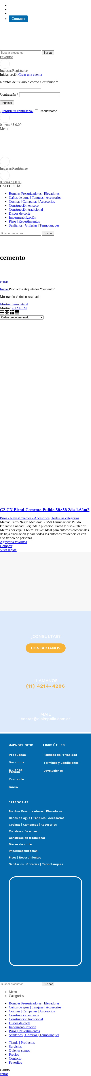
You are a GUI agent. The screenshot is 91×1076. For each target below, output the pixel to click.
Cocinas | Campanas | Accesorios (33, 824)
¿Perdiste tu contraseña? (16, 111)
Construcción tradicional (27, 838)
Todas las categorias (65, 518)
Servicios (17, 762)
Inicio (4, 289)
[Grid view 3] (12, 313)
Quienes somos (16, 770)
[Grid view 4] (17, 313)
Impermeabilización (23, 851)
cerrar (4, 282)
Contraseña (9, 94)
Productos (17, 754)
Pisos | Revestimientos (25, 857)
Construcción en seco (24, 831)
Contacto (16, 779)
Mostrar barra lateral (14, 304)
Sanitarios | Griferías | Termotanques (36, 864)
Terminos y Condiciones (61, 762)
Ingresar (7, 102)
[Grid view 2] (7, 313)
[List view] (2, 313)
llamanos (45, 680)
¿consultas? (45, 636)
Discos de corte (20, 844)
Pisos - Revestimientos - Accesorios (24, 518)
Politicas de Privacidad (60, 754)
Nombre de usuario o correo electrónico (29, 82)
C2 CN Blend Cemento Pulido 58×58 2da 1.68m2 (44, 509)
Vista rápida (8, 550)
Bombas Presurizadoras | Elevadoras (35, 811)
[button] (4, 581)
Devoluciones (53, 770)
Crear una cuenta (30, 74)
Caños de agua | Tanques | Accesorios (36, 818)
